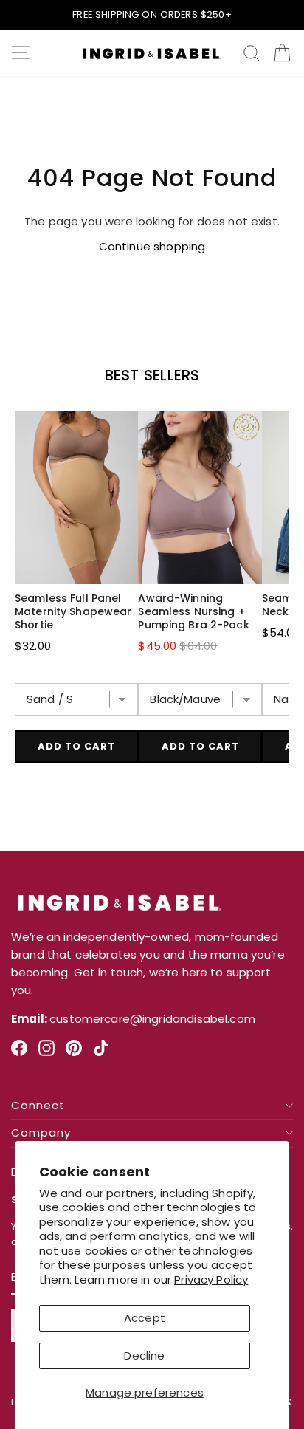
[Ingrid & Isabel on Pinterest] (74, 1054)
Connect (38, 1106)
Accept (144, 1318)
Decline (144, 1355)
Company (41, 1133)
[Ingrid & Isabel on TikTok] (101, 1054)
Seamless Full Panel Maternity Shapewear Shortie (73, 611)
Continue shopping (152, 246)
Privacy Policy (211, 1279)
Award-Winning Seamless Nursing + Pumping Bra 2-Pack (193, 611)
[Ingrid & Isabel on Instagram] (46, 1054)
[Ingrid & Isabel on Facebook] (19, 1054)
